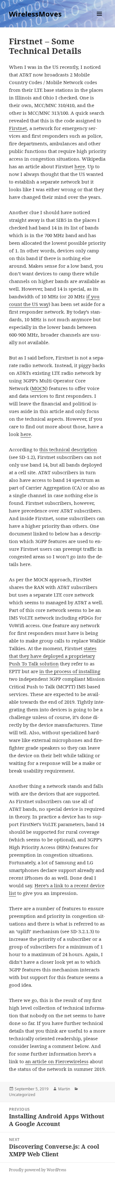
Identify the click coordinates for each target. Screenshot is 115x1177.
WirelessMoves (35, 13)
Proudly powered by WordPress (37, 1170)
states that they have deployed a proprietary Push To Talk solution (52, 656)
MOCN (39, 388)
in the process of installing (69, 671)
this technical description (68, 449)
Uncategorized (22, 1094)
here (79, 166)
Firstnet (18, 128)
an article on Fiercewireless (56, 1061)
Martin (64, 1089)
